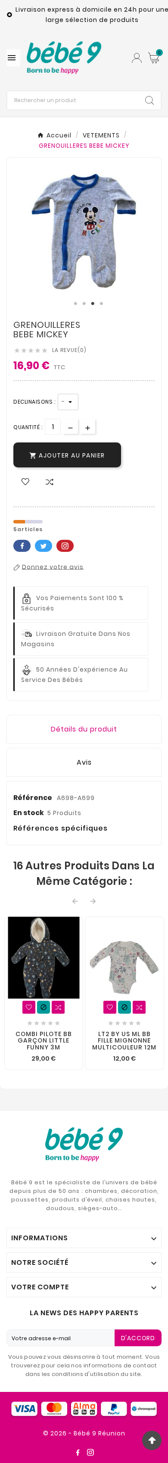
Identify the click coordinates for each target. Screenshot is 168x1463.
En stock (28, 813)
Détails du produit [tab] (84, 729)
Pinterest (65, 546)
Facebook (22, 546)
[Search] (149, 100)
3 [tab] (92, 303)
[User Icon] (137, 58)
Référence (33, 798)
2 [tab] (84, 303)
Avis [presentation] (84, 762)
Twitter (43, 546)
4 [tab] (101, 303)
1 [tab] (75, 303)
